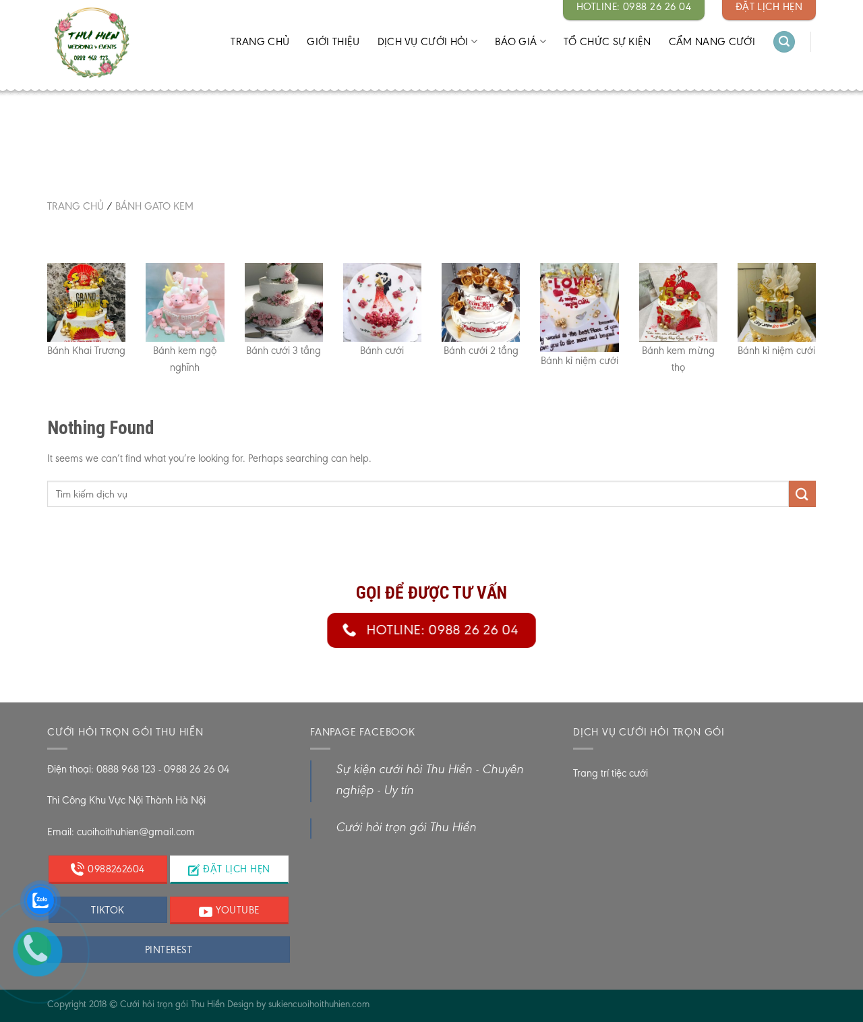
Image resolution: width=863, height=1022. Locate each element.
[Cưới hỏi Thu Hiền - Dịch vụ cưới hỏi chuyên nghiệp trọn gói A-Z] (118, 43)
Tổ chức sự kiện (607, 41)
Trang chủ (260, 41)
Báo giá (516, 41)
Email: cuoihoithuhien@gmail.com (121, 831)
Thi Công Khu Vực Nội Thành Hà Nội (126, 799)
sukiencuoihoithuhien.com (318, 1004)
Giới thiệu (333, 41)
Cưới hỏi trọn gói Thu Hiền (406, 828)
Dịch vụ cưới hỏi (423, 41)
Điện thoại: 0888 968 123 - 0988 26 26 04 (138, 768)
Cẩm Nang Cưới (712, 41)
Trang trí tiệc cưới (610, 772)
